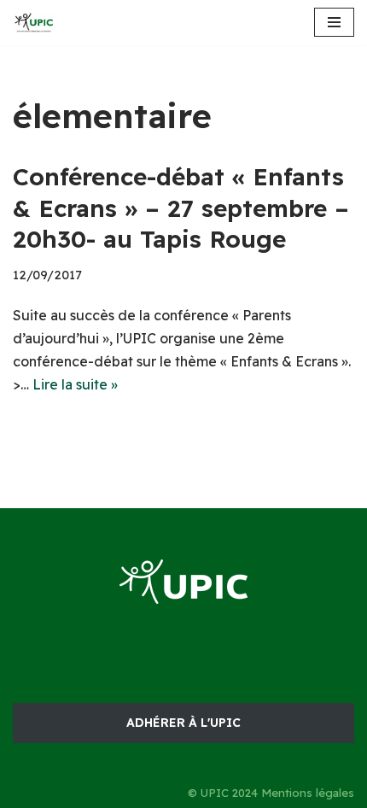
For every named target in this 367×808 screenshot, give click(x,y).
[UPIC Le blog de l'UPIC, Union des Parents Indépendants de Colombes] (34, 22)
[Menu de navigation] (334, 22)
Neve (101, 673)
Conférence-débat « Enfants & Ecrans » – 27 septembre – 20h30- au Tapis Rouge (181, 207)
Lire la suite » (75, 384)
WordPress (249, 673)
